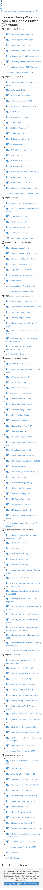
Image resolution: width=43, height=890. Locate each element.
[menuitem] (1, 5)
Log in (25, 880)
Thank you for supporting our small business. (21, 883)
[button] (1, 2)
